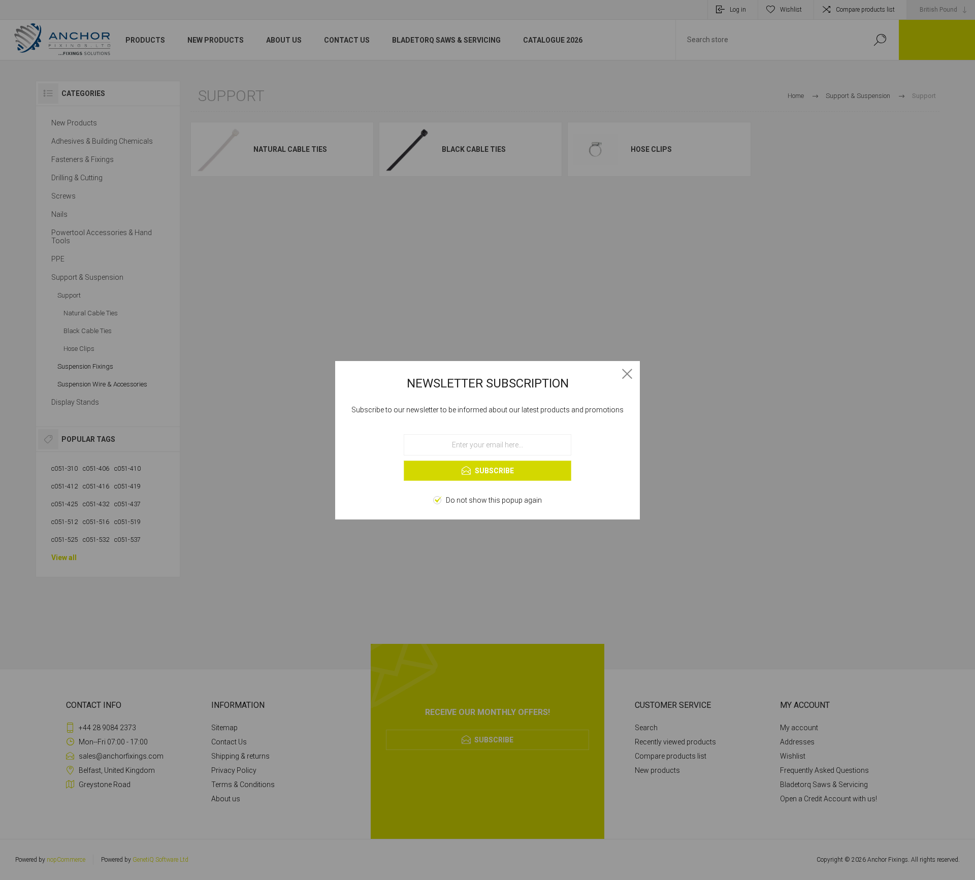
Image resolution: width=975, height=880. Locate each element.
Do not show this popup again (494, 500)
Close (627, 374)
